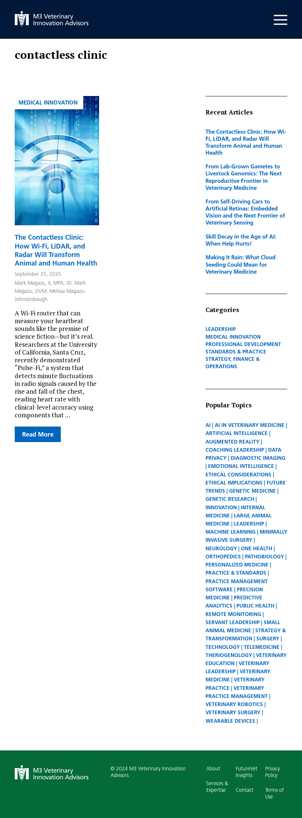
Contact (244, 790)
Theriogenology (229, 655)
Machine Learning (231, 531)
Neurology (221, 548)
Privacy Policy (272, 771)
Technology (223, 647)
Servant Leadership (233, 622)
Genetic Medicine (252, 490)
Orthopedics (223, 556)
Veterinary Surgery (233, 712)
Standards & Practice (236, 351)
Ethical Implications (234, 482)
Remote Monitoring (233, 614)
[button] (281, 11)
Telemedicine (262, 647)
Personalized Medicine (237, 564)
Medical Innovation (48, 102)
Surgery (267, 638)
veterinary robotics (234, 704)
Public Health (255, 605)
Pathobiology (264, 556)
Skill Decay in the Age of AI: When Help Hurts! (241, 240)
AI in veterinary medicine (249, 425)
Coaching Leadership (235, 449)
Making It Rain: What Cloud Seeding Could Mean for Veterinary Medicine (240, 264)
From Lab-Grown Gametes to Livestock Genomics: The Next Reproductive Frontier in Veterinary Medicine (244, 176)
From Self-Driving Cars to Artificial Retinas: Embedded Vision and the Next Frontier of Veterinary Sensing (245, 212)
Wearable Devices (230, 721)
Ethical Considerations (238, 474)
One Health (256, 548)
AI (208, 425)
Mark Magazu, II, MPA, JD (43, 283)
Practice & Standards (236, 572)
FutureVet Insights (246, 771)
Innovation (221, 507)
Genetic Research (230, 499)
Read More (37, 434)
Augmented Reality (232, 441)
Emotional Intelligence (241, 466)
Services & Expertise (217, 786)
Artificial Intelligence (237, 433)
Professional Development (243, 344)
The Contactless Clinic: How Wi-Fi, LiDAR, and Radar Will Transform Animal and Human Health (56, 250)
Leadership (221, 329)
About (213, 768)
